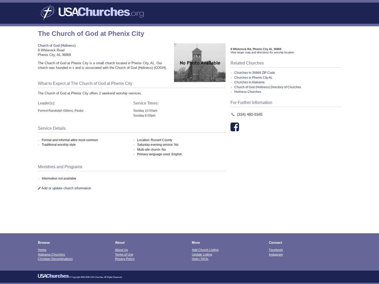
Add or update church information (66, 188)
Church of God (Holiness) (57, 45)
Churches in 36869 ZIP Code (254, 73)
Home (42, 249)
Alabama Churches (51, 254)
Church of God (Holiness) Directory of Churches (267, 87)
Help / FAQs (200, 259)
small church (105, 63)
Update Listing (202, 254)
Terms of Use (124, 254)
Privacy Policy (125, 259)
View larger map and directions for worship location (262, 52)
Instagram (276, 254)
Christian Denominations (55, 259)
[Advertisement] (189, 215)
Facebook (276, 249)
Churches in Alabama (249, 82)
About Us (121, 249)
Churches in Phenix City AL (253, 77)
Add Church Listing (205, 249)
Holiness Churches (247, 92)
